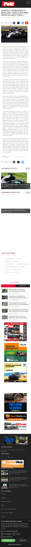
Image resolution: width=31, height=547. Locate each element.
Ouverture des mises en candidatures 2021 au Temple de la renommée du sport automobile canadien (19, 486)
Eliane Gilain (16, 17)
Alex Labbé (7, 269)
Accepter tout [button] (8, 540)
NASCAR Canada (8, 272)
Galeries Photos (22, 285)
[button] (15, 544)
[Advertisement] (15, 231)
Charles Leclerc (8, 261)
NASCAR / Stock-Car (6, 501)
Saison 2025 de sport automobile (22, 264)
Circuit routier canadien (7, 512)
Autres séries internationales (8, 509)
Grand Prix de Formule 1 (16, 269)
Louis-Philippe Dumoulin (10, 258)
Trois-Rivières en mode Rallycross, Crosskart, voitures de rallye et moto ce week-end (15, 185)
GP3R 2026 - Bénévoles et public (9, 210)
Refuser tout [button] (23, 540)
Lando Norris (16, 272)
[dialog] (15, 533)
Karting (3, 516)
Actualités (8, 285)
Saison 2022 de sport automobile (11, 266)
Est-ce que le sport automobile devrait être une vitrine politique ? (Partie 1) (18, 471)
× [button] (29, 520)
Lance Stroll (16, 156)
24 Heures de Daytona (9, 264)
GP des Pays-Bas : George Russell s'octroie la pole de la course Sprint (17, 290)
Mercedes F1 (19, 258)
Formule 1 (23, 156)
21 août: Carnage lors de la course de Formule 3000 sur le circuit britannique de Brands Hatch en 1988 (19, 304)
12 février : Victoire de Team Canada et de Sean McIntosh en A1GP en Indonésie (19, 478)
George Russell (16, 261)
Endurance (3, 497)
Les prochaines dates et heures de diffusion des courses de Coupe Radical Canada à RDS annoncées (18, 318)
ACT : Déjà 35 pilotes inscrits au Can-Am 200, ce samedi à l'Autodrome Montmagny (19, 310)
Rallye (2, 505)
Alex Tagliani (22, 266)
